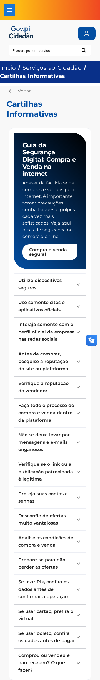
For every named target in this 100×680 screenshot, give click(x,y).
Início (8, 67)
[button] (50, 284)
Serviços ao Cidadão (52, 67)
